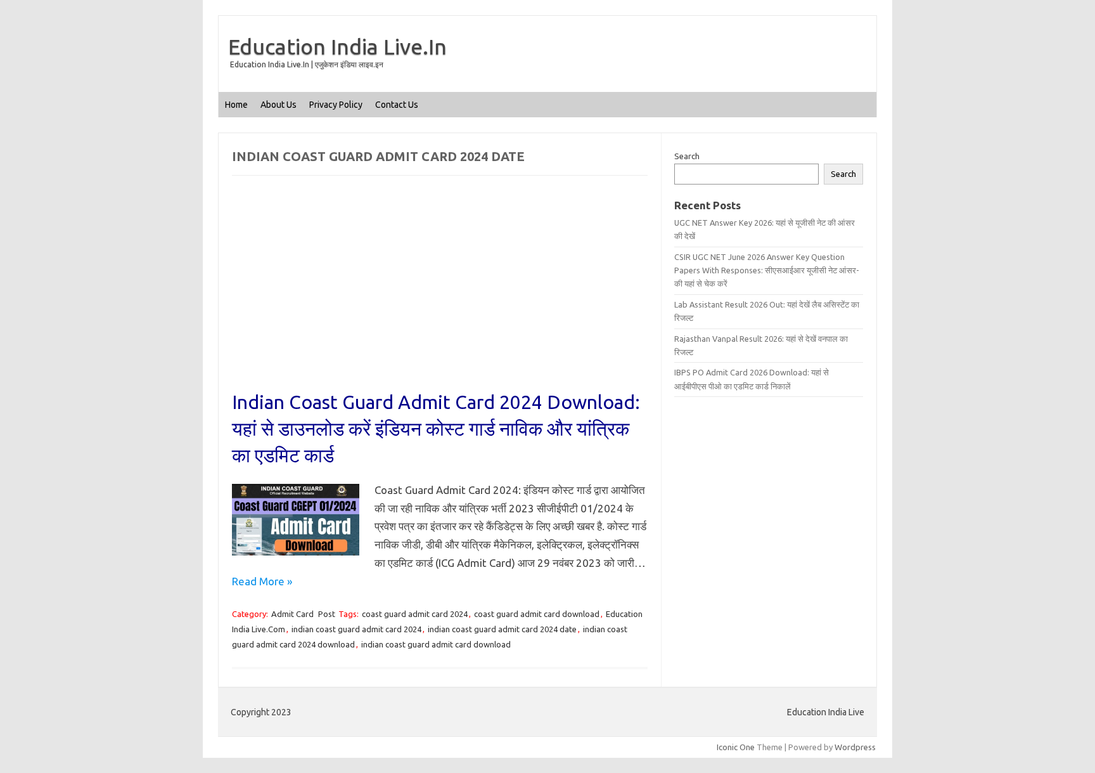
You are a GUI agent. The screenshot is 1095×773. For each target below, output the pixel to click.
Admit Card (292, 613)
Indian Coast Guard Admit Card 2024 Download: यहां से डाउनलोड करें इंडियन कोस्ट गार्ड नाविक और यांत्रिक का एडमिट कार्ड (436, 428)
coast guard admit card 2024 (415, 613)
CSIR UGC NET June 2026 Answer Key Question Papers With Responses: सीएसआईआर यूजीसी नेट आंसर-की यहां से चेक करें (766, 270)
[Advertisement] (440, 295)
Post (326, 613)
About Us (278, 105)
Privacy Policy (335, 105)
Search (687, 156)
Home (236, 105)
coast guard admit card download (536, 613)
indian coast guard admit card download (436, 644)
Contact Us (396, 105)
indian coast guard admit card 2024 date (502, 629)
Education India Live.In (337, 46)
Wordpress (855, 747)
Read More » (262, 581)
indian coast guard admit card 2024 (356, 629)
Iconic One (736, 747)
